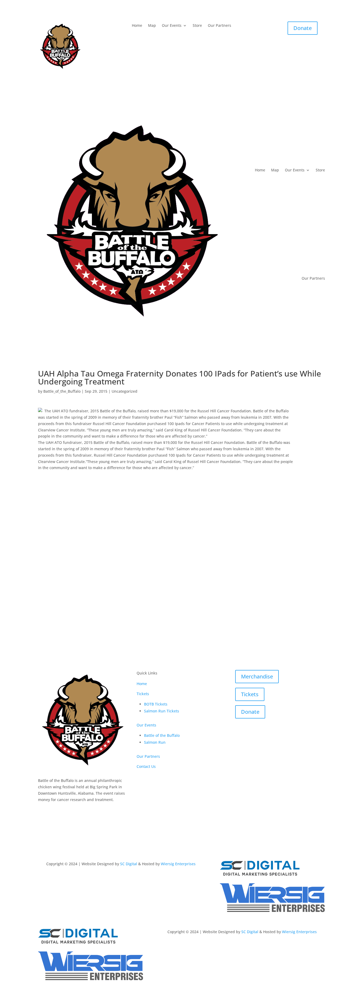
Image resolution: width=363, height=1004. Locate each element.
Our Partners (219, 26)
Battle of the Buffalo (162, 735)
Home (137, 26)
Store (197, 26)
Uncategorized (124, 391)
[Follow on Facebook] (42, 811)
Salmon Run (155, 742)
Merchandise (257, 676)
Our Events (172, 26)
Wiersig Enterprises (178, 863)
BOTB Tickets (155, 704)
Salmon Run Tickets (161, 710)
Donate (302, 28)
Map (152, 26)
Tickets (143, 693)
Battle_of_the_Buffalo (62, 391)
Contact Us (146, 766)
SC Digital (128, 863)
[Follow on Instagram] (53, 811)
